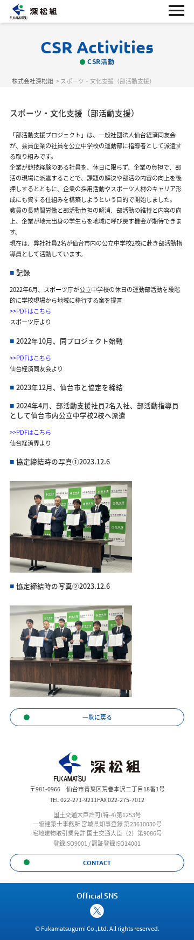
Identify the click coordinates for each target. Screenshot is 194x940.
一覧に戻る (97, 717)
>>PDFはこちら (30, 311)
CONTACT (97, 862)
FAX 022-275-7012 (120, 799)
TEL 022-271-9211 (73, 799)
